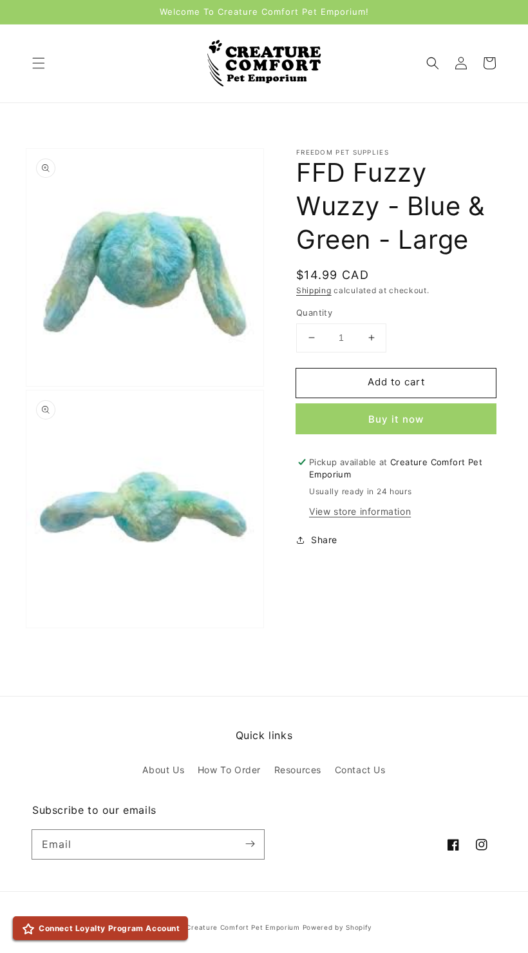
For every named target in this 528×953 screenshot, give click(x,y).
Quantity (314, 312)
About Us (163, 769)
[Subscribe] (250, 844)
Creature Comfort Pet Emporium (242, 927)
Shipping (314, 290)
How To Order (229, 769)
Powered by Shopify (338, 927)
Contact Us (360, 769)
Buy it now (396, 419)
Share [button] (324, 539)
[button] (38, 63)
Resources (297, 769)
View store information (360, 511)
